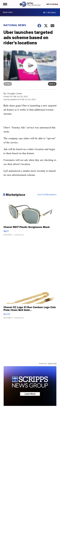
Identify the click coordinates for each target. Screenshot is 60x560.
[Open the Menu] (5, 4)
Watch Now (51, 4)
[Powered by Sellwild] (52, 364)
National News (14, 25)
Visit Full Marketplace (47, 195)
